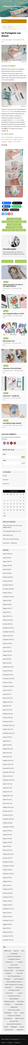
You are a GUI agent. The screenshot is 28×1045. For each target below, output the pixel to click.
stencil (6, 1027)
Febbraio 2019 (7, 889)
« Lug (4, 515)
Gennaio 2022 (7, 764)
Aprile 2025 (6, 612)
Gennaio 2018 (7, 905)
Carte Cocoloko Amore (7, 137)
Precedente (8, 261)
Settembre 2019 (7, 873)
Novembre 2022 (7, 725)
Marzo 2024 (6, 663)
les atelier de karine (14, 996)
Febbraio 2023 (7, 713)
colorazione (8, 962)
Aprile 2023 (6, 706)
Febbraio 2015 (7, 932)
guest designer (18, 979)
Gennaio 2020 (7, 858)
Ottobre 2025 (6, 592)
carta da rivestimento (14, 956)
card (22, 950)
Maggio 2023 (6, 702)
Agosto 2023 (6, 690)
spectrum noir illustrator (14, 1024)
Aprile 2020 (6, 846)
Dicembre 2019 (7, 862)
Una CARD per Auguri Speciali (12, 423)
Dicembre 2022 (7, 721)
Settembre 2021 (7, 780)
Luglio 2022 (6, 741)
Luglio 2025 (6, 600)
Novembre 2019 (7, 866)
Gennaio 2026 (7, 581)
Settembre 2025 (7, 596)
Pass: (4, 460)
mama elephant (14, 998)
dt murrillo (8, 973)
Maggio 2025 (6, 608)
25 (7, 510)
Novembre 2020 (7, 819)
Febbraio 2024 (7, 667)
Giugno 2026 (6, 561)
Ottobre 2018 (6, 901)
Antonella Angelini (7, 39)
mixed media (19, 1004)
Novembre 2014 (7, 940)
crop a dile (14, 965)
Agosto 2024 (6, 643)
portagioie (21, 221)
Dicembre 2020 (7, 815)
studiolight (14, 1027)
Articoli (5, 281)
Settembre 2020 (7, 827)
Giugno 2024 (6, 651)
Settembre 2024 (7, 639)
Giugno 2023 (6, 698)
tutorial (21, 1027)
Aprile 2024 (6, 659)
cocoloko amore (14, 219)
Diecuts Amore (19, 137)
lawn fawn (9, 993)
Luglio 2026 (6, 557)
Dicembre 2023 (7, 674)
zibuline (22, 230)
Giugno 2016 (6, 912)
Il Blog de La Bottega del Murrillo (14, 7)
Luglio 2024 (6, 647)
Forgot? (23, 463)
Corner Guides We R (6, 139)
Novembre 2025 (7, 589)
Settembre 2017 (7, 908)
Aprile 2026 (6, 569)
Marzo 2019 (6, 885)
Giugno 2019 (6, 877)
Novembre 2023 (7, 678)
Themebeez (23, 1039)
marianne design (9, 1001)
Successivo (19, 261)
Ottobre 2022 (6, 729)
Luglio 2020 (6, 834)
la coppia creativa (14, 990)
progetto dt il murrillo (14, 1015)
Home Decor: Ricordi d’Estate (12, 368)
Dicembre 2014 (7, 936)
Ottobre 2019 (6, 869)
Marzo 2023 (6, 709)
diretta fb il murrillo (14, 967)
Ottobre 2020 (6, 823)
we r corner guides (14, 227)
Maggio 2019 (6, 881)
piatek (22, 1012)
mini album (20, 1001)
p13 (15, 1012)
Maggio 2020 (6, 842)
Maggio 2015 (6, 924)
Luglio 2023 (6, 694)
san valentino (8, 1018)
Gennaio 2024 (7, 670)
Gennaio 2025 (7, 624)
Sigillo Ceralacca (17, 139)
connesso (10, 437)
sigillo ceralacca (15, 224)
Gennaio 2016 (7, 916)
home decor (9, 221)
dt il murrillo (20, 970)
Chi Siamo (5, 479)
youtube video (9, 1029)
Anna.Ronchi (8, 288)
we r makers (9, 230)
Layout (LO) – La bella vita (11, 396)
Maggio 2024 (6, 655)
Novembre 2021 (7, 772)
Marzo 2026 (6, 573)
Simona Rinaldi (8, 425)
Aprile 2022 (6, 752)
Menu (5, 21)
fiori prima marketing (14, 976)
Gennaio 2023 (7, 717)
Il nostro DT (6, 483)
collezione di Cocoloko (7, 111)
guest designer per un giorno (14, 984)
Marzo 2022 (6, 756)
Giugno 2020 (6, 838)
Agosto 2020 (6, 830)
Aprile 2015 (6, 928)
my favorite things (14, 1010)
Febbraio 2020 (7, 854)
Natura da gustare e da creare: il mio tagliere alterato (13, 285)
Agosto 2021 (6, 784)
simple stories (19, 1018)
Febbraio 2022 (7, 760)
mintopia (7, 1004)
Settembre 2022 (7, 733)
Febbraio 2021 (7, 807)
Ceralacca (4, 141)
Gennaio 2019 (7, 893)
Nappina (10, 141)
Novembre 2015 (7, 920)
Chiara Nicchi (8, 343)
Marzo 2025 (6, 616)
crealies (20, 962)
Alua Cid (16, 950)
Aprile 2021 (6, 799)
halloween (8, 987)
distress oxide (8, 970)
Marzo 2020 (6, 850)
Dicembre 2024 (7, 628)
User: (4, 454)
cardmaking (14, 953)
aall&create (7, 950)
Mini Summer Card (9, 341)
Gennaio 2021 (7, 811)
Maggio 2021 (6, 795)
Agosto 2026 (6, 553)
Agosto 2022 (6, 737)
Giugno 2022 (6, 745)
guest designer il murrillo (14, 981)
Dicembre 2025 (7, 585)
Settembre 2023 (7, 686)
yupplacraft (20, 1029)
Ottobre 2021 (6, 776)
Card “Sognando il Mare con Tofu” (13, 313)
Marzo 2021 (6, 803)
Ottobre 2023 (6, 682)
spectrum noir (14, 1021)
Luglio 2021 (6, 788)
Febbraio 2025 (7, 620)
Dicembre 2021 (7, 768)
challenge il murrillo (14, 959)
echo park (20, 973)
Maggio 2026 (6, 565)
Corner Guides (16, 120)
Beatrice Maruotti (9, 370)
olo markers (7, 1012)
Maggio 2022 (6, 749)
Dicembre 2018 (7, 897)
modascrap (14, 1007)
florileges (7, 979)
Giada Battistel (8, 315)
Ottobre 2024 (6, 635)
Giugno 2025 (6, 604)
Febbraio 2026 (7, 577)
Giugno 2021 (6, 791)
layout (20, 993)
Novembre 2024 (7, 631)
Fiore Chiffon (17, 141)
